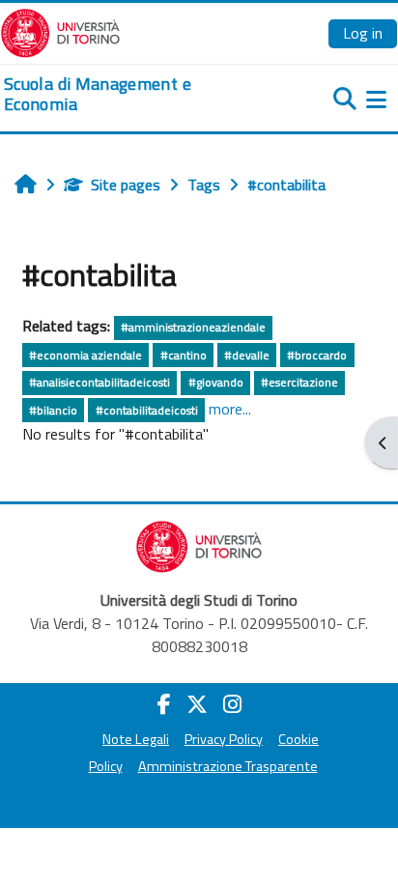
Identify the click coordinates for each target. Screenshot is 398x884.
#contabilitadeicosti (147, 410)
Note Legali (135, 739)
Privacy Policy (224, 739)
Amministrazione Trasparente (228, 766)
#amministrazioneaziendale (193, 327)
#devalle (247, 355)
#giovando (215, 382)
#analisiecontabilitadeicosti (99, 382)
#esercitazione (299, 382)
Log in (363, 32)
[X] (197, 704)
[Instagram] (232, 704)
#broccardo (317, 355)
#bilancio (53, 410)
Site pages (125, 184)
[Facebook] (164, 704)
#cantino (183, 355)
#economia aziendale (85, 355)
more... (230, 408)
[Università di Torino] (60, 31)
